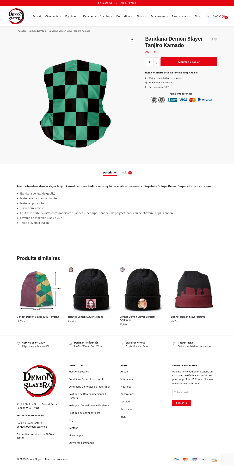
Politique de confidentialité (84, 412)
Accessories (127, 409)
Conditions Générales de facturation (89, 386)
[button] (132, 40)
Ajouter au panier (189, 62)
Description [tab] (110, 172)
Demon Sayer (34, 459)
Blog (123, 416)
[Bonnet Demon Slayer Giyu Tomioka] (40, 289)
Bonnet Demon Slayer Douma (188, 316)
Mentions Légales (79, 371)
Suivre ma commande (81, 442)
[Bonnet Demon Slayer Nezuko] (91, 289)
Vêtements (126, 379)
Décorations (127, 394)
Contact (73, 427)
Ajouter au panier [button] (40, 331)
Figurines (125, 386)
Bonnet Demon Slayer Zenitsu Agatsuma (137, 318)
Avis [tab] (124, 172)
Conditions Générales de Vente (86, 379)
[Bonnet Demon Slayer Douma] (194, 289)
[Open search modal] (209, 16)
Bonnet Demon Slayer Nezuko (85, 316)
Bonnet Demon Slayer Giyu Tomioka (38, 316)
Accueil (22, 30)
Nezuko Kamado (37, 30)
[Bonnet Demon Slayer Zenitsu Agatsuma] (143, 289)
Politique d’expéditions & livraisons (89, 405)
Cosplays (125, 401)
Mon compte (76, 435)
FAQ (71, 420)
